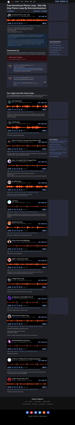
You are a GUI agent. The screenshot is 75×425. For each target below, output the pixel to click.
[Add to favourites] (17, 23)
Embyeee (15, 260)
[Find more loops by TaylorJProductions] (13, 249)
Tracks (21, 1)
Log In (14, 59)
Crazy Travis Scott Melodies (21, 240)
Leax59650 (15, 342)
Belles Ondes (58, 50)
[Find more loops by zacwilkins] (13, 109)
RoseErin (15, 380)
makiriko (15, 280)
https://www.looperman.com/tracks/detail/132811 (17, 195)
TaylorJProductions (17, 242)
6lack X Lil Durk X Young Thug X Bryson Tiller (26, 140)
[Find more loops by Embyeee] (13, 267)
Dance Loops (17, 192)
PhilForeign (15, 360)
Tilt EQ (52, 43)
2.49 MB (28, 351)
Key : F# (35, 233)
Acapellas (17, 1)
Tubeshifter (53, 47)
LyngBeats (17, 65)
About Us (30, 401)
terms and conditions (12, 37)
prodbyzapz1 (15, 298)
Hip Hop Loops (17, 25)
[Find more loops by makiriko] (13, 287)
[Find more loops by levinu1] (13, 130)
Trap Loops (16, 151)
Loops (12, 1)
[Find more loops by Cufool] (13, 190)
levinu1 (14, 123)
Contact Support (37, 401)
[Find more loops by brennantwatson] (13, 23)
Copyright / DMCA (46, 401)
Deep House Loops (18, 389)
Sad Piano (15, 201)
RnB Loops (16, 212)
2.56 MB (30, 25)
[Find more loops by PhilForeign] (13, 367)
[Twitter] (39, 412)
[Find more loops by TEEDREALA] (13, 169)
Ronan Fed (56, 52)
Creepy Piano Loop (18, 278)
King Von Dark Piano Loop (20, 315)
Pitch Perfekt (53, 45)
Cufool (14, 182)
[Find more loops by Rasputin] (13, 230)
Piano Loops (23, 25)
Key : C (32, 112)
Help (34, 1)
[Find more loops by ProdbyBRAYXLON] (13, 324)
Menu (11, 11)
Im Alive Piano (16, 181)
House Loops (17, 269)
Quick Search (37, 11)
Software (27, 1)
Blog (31, 1)
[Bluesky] (35, 412)
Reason (38, 25)
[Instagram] (48, 412)
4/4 (27, 25)
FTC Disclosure (50, 404)
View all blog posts (55, 156)
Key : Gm (35, 25)
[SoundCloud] (44, 412)
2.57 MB (30, 133)
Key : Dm (35, 251)
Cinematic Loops (17, 233)
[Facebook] (27, 412)
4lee (14, 202)
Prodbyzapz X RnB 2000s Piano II (22, 297)
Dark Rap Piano (17, 101)
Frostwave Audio (60, 47)
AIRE (52, 52)
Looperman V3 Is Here (55, 144)
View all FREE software (55, 54)
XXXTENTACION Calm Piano (21, 340)
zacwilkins (15, 102)
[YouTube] (31, 412)
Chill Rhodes (16, 122)
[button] (67, 1)
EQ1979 (52, 50)
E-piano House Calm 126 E (20, 378)
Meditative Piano (17, 222)
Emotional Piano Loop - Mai (21, 15)
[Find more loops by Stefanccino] (13, 149)
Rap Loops (16, 112)
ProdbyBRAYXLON (16, 317)
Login (10, 23)
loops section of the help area (37, 41)
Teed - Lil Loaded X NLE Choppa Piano (24, 160)
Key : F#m (34, 269)
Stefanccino (15, 142)
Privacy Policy (35, 404)
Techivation (57, 43)
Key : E (36, 389)
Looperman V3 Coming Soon (57, 147)
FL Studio (37, 151)
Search (45, 11)
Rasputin (15, 223)
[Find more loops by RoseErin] (13, 387)
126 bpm (12, 25)
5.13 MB (29, 151)
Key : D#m (33, 308)
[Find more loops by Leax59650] (13, 349)
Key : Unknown (36, 133)
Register (18, 59)
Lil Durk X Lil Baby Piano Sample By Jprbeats (26, 359)
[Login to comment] (19, 23)
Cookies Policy (42, 404)
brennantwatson (16, 16)
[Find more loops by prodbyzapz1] (13, 305)
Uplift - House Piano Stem (20, 259)
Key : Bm (33, 151)
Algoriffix (59, 45)
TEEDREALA (15, 161)
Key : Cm (33, 369)
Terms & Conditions (26, 404)
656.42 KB (33, 389)
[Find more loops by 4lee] (13, 209)
